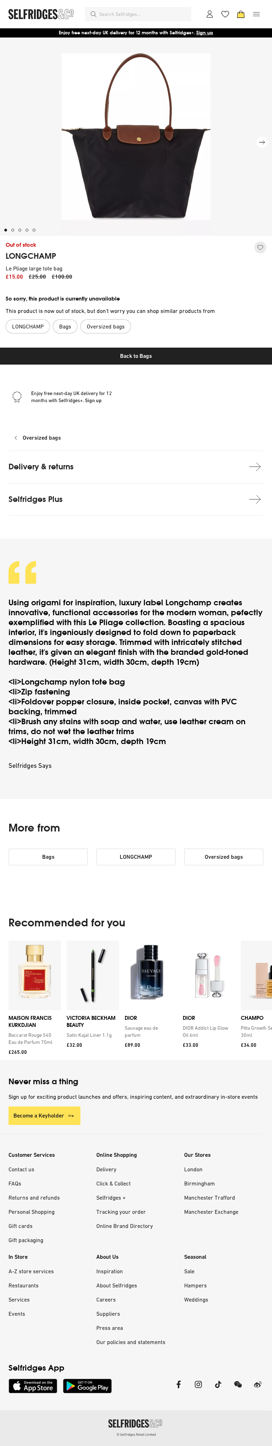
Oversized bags (42, 437)
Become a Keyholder (38, 1115)
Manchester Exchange (211, 1211)
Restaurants (23, 1285)
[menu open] (256, 14)
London (193, 1169)
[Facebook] (178, 1389)
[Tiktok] (218, 1389)
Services (19, 1299)
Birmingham (199, 1183)
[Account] (210, 14)
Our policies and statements (130, 1342)
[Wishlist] (225, 14)
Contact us (21, 1169)
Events (16, 1313)
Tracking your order (121, 1211)
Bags (48, 856)
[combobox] (143, 14)
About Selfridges (116, 1285)
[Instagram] (198, 1389)
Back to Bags (136, 356)
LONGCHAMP (31, 256)
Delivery (106, 1169)
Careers (106, 1299)
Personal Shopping (31, 1211)
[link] (33, 1038)
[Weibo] (258, 1389)
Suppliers (108, 1313)
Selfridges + (111, 1197)
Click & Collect (113, 1183)
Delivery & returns (41, 467)
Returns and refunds (34, 1197)
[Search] (93, 14)
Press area (109, 1328)
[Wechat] (238, 1389)
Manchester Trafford (209, 1197)
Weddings (196, 1299)
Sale (189, 1271)
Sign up (204, 33)
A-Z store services (31, 1271)
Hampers (195, 1285)
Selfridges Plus (35, 499)
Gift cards (20, 1226)
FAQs (14, 1183)
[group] (136, 1000)
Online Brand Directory (124, 1226)
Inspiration (109, 1271)
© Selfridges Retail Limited (136, 1434)
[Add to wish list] (260, 247)
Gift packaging (25, 1240)
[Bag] (241, 14)
